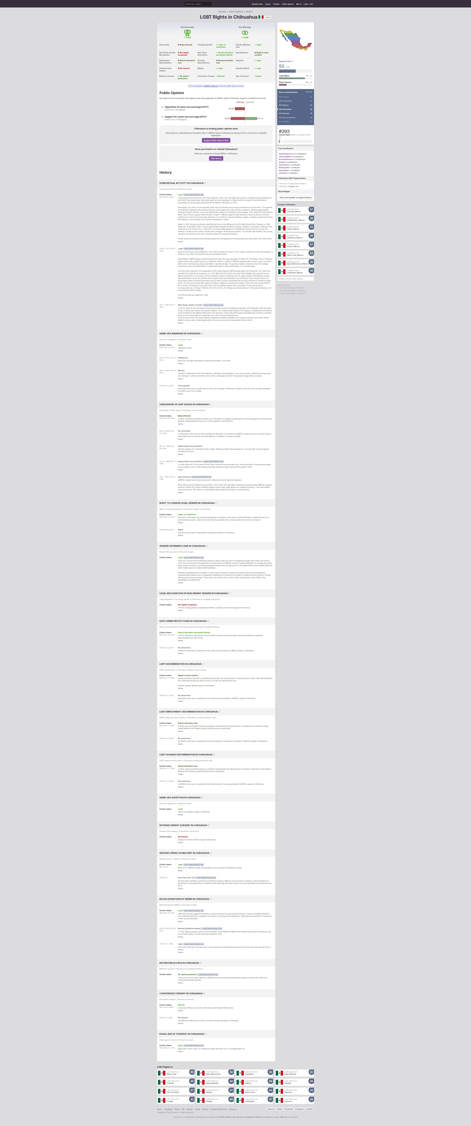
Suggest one (293, 186)
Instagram (299, 1109)
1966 (268, 224)
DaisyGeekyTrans (286, 153)
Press (177, 1109)
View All (309, 92)
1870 (249, 320)
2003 (172, 678)
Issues (267, 4)
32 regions (180, 110)
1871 (210, 251)
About (159, 1109)
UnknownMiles (285, 156)
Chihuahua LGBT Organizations (292, 178)
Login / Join (308, 4)
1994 (167, 928)
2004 (168, 370)
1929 (171, 197)
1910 (235, 202)
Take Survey (216, 158)
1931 (187, 224)
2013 (168, 357)
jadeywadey (284, 170)
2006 (168, 431)
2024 (171, 1007)
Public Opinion (288, 4)
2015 (172, 347)
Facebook (289, 1109)
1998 (168, 446)
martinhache (284, 165)
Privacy (205, 1109)
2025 (173, 418)
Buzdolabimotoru (286, 159)
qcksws (282, 162)
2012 (166, 867)
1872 (204, 198)
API (183, 1109)
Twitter (279, 1109)
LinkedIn (309, 1109)
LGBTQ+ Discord (211, 86)
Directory (233, 1109)
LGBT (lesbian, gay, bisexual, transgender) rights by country (245, 1117)
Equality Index (257, 4)
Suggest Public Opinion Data (216, 140)
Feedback (168, 1109)
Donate (190, 1109)
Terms (197, 1109)
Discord (271, 1109)
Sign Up (283, 1117)
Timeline (276, 4)
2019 (173, 517)
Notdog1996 (284, 167)
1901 (260, 271)
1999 (264, 238)
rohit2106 (283, 173)
